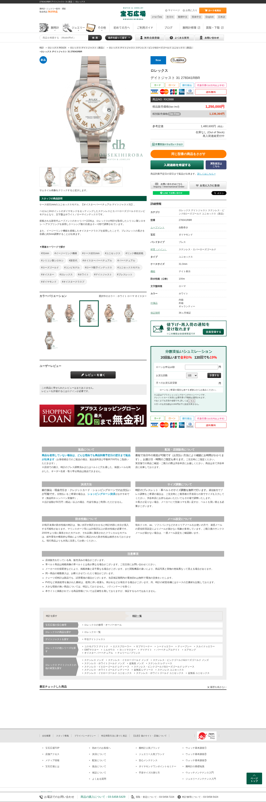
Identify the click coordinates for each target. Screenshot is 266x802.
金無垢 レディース (143, 669)
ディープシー (185, 646)
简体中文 (196, 17)
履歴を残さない (218, 687)
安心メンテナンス (148, 760)
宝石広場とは (52, 766)
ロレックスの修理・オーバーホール (103, 625)
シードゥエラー (165, 646)
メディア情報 (52, 760)
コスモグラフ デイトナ (96, 646)
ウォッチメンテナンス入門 (200, 772)
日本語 (221, 17)
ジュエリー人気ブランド (152, 754)
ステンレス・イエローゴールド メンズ (128, 660)
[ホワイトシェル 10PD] (128, 313)
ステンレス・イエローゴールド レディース (106, 666)
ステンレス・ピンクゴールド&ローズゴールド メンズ (181, 660)
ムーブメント (158, 227)
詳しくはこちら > (206, 173)
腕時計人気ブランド (149, 748)
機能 (153, 271)
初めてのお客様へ (101, 748)
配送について (99, 760)
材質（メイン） (159, 249)
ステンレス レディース (160, 663)
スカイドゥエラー (205, 646)
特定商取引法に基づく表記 (114, 736)
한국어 (170, 17)
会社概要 (46, 736)
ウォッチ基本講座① (196, 748)
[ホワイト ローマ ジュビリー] (49, 313)
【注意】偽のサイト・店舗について (149, 736)
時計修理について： (192, 797)
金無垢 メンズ (136, 663)
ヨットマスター (127, 649)
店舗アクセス (52, 754)
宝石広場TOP (52, 748)
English (210, 17)
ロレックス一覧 (92, 632)
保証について (99, 772)
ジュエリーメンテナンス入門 (201, 779)
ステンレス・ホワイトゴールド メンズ (104, 663)
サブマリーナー (144, 646)
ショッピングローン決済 (101, 493)
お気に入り (191, 10)
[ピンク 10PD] (109, 313)
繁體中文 (182, 17)
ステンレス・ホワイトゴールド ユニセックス (159, 673)
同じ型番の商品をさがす (188, 154)
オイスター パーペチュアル (98, 653)
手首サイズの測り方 (149, 772)
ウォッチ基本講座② (196, 754)
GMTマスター (91, 649)
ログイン (72, 391)
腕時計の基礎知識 (195, 766)
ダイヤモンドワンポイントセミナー (157, 766)
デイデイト (146, 649)
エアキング (190, 649)
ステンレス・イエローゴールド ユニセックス (108, 673)
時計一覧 (137, 616)
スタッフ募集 (62, 736)
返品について (99, 766)
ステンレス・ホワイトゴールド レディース (106, 669)
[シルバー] (49, 340)
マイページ (174, 10)
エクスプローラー (122, 646)
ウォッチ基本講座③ (196, 760)
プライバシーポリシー (85, 736)
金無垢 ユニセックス (199, 673)
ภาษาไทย (157, 17)
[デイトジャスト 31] (49, 177)
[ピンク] (69, 313)
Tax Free (174, 113)
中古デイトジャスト (94, 639)
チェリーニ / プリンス (128, 653)
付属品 (154, 303)
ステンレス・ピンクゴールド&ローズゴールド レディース (164, 666)
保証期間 (155, 312)
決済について (99, 754)
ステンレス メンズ (94, 660)
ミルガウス (109, 649)
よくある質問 (99, 779)
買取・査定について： (147, 797)
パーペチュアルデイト (168, 649)
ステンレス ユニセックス (171, 669)
